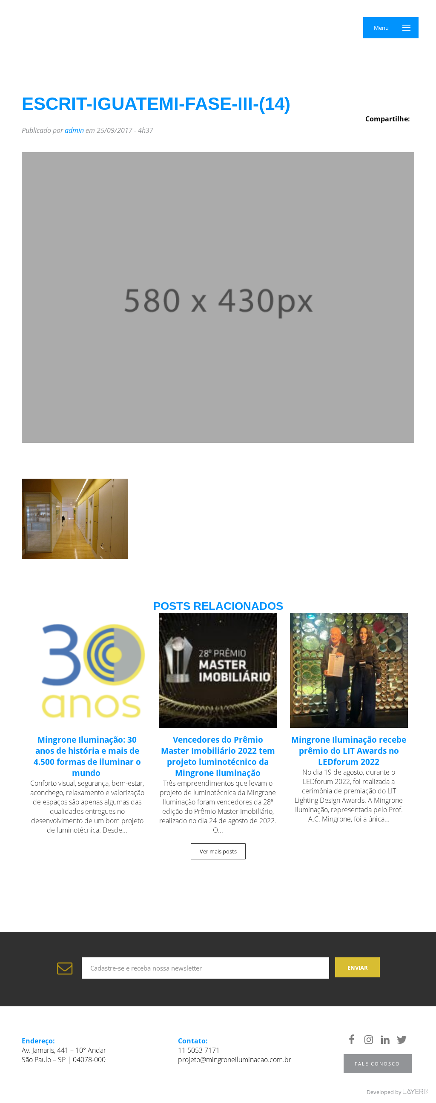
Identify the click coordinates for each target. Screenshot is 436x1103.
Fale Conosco (377, 1063)
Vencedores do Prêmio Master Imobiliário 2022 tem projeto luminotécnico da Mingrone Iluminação (218, 756)
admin (74, 130)
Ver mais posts (218, 851)
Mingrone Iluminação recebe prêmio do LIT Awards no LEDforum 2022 (348, 750)
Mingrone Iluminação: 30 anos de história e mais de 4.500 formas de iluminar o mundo (87, 756)
